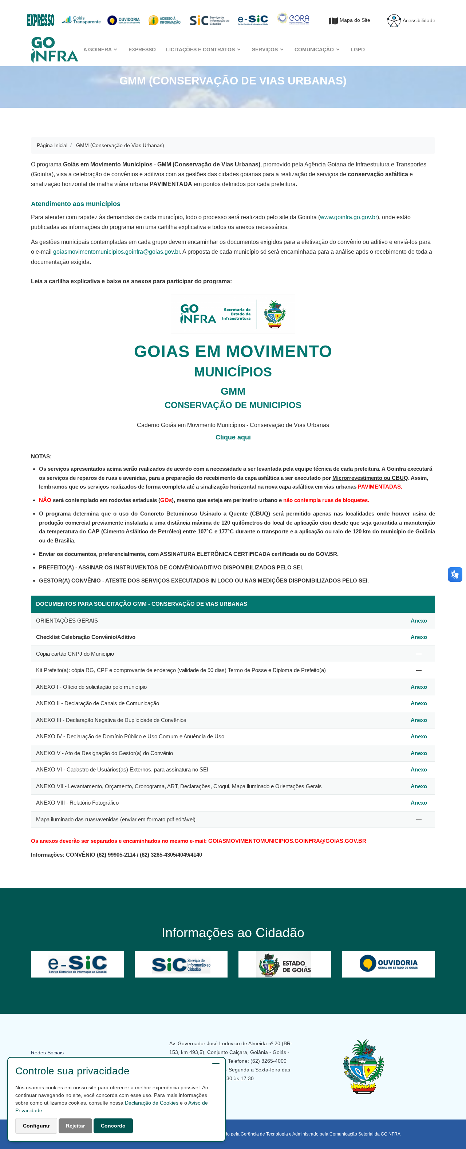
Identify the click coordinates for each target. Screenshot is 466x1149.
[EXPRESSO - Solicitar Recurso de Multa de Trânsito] (40, 16)
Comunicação (315, 49)
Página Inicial (52, 145)
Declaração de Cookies (151, 1103)
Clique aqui (233, 437)
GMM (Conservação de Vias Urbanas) (120, 145)
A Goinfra (98, 49)
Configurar (36, 1126)
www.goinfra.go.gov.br (348, 217)
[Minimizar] (215, 1063)
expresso (142, 49)
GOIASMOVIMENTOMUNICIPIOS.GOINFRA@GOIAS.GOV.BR (287, 841)
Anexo (419, 620)
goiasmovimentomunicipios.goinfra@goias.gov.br (116, 252)
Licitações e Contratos (201, 49)
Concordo (113, 1126)
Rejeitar (75, 1126)
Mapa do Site (355, 20)
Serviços (265, 49)
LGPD (358, 49)
